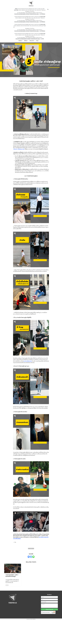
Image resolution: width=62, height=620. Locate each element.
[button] (48, 9)
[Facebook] (29, 557)
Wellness (25, 40)
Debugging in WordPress (29, 11)
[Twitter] (31, 557)
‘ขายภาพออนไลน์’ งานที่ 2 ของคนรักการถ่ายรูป (12, 575)
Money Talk (32, 40)
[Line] (33, 557)
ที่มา (15, 542)
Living (37, 40)
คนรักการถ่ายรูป (31, 548)
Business (20, 40)
